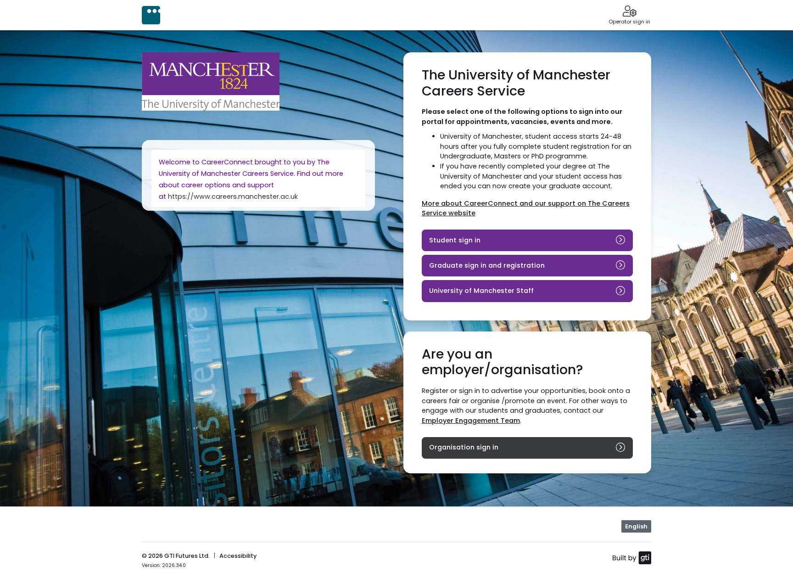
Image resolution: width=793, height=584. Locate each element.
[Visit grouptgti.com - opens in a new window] (631, 557)
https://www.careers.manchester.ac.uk (233, 196)
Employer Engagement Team (471, 420)
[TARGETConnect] (151, 15)
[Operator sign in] (629, 12)
